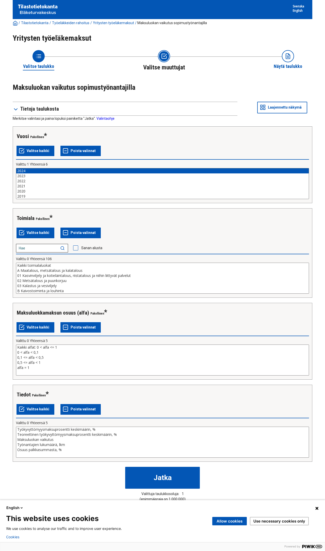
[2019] (162, 196)
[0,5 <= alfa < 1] (162, 362)
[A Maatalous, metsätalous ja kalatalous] (162, 270)
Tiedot (24, 395)
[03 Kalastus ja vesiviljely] (162, 285)
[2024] (162, 170)
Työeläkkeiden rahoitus (70, 23)
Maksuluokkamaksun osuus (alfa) (53, 313)
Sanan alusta (91, 248)
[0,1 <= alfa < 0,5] (162, 357)
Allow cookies (229, 521)
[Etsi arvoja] (62, 248)
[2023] (162, 175)
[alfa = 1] (162, 367)
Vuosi (23, 136)
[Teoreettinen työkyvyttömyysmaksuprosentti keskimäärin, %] (162, 434)
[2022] (162, 181)
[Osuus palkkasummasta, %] (162, 449)
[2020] (162, 191)
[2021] (162, 186)
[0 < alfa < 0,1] (162, 352)
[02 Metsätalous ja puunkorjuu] (162, 280)
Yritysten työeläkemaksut (113, 23)
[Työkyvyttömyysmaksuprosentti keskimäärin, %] (162, 429)
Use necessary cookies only (279, 521)
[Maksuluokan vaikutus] (162, 439)
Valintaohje (105, 118)
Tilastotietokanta (34, 23)
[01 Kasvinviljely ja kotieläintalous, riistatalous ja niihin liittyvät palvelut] (162, 275)
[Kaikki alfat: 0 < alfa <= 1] (162, 347)
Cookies (12, 537)
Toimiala (26, 218)
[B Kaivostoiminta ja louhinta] (162, 290)
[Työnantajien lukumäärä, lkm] (162, 444)
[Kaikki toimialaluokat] (162, 265)
